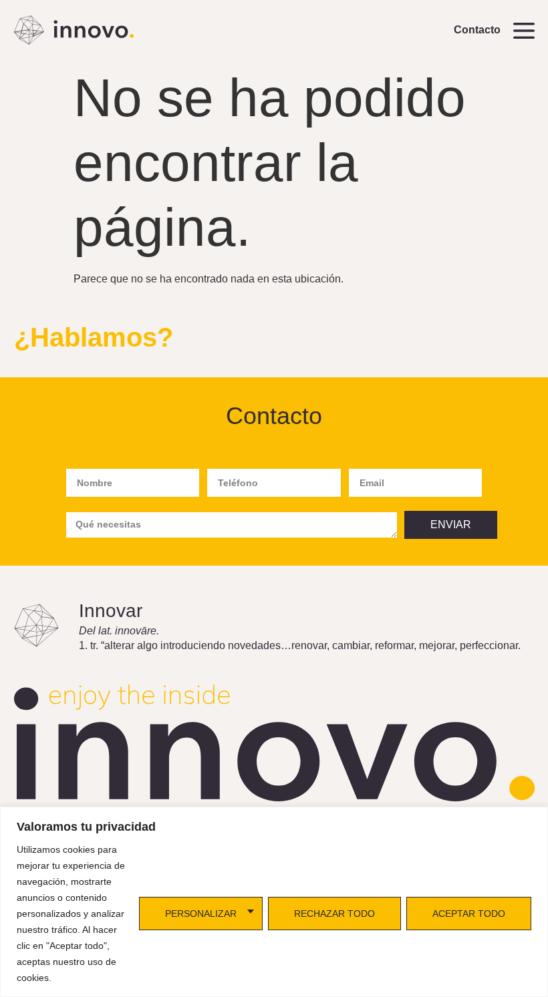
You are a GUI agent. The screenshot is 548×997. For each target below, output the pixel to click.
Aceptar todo (468, 913)
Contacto (477, 29)
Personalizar (201, 913)
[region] (274, 902)
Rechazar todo (334, 913)
